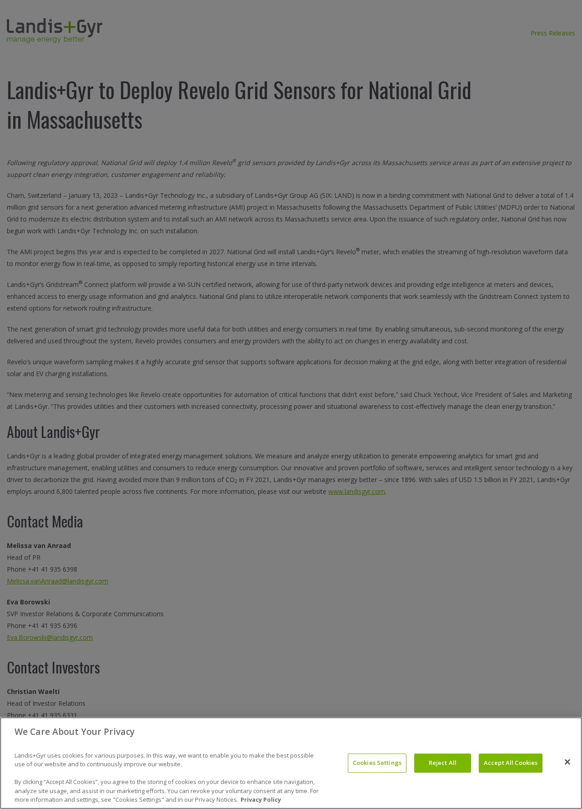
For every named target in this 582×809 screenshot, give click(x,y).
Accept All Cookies (510, 763)
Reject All (443, 763)
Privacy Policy (261, 799)
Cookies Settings (377, 763)
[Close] (567, 762)
